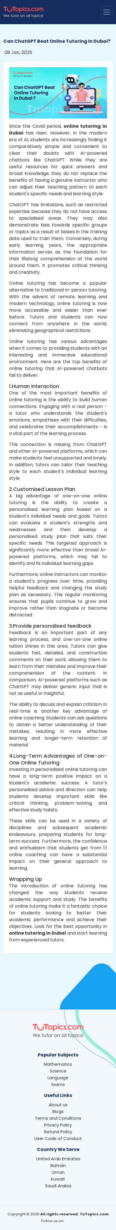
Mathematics (58, 1064)
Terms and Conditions (58, 1118)
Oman (58, 1172)
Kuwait (58, 1179)
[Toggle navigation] (107, 12)
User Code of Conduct (58, 1138)
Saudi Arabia (58, 1186)
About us (58, 1105)
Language (58, 1078)
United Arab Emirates (58, 1159)
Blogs (58, 1111)
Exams (58, 1084)
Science (58, 1071)
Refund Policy (58, 1132)
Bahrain (58, 1165)
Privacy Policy (58, 1125)
